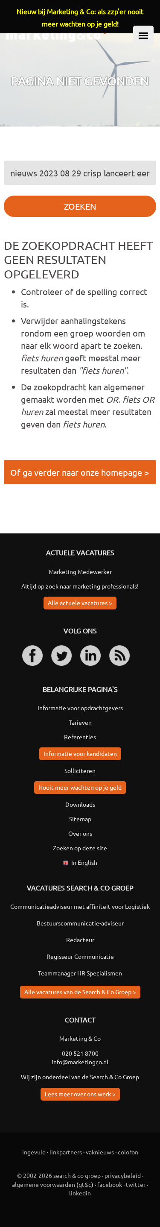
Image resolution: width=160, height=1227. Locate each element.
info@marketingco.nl (80, 1062)
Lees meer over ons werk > (80, 1094)
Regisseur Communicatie (80, 956)
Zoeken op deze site (80, 848)
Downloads (80, 804)
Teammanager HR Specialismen (80, 973)
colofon (128, 1152)
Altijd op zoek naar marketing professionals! (80, 586)
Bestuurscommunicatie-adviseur (80, 923)
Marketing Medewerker (80, 571)
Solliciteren (80, 770)
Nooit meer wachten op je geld (80, 787)
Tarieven (80, 722)
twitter (135, 1184)
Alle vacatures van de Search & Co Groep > (80, 992)
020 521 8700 (80, 1053)
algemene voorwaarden (43, 1184)
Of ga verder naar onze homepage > (79, 472)
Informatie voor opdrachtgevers (80, 708)
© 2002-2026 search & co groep (59, 1175)
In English (84, 862)
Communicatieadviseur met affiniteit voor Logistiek (80, 906)
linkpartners (65, 1152)
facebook (109, 1184)
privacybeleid (123, 1175)
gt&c (85, 1184)
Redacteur (80, 939)
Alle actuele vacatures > (80, 602)
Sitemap (80, 819)
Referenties (80, 737)
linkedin (80, 1193)
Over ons (80, 833)
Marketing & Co (80, 1038)
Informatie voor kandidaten (80, 753)
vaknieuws (100, 1152)
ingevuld (34, 1152)
